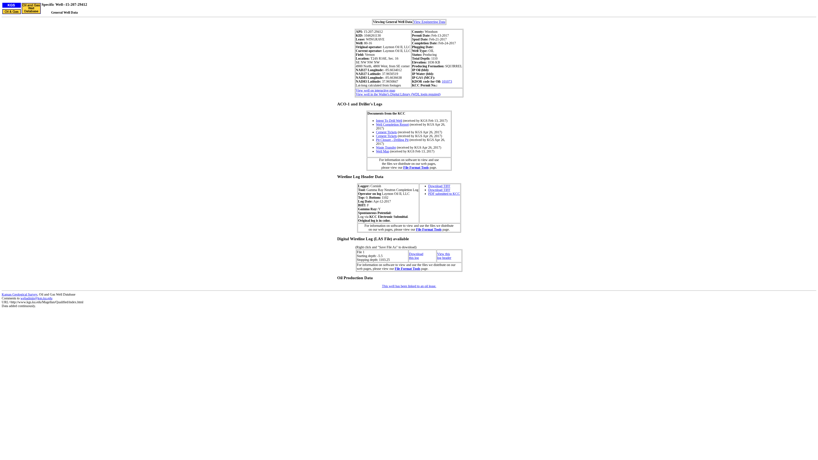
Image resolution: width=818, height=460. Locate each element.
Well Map (382, 151)
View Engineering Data (429, 22)
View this (443, 254)
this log (414, 258)
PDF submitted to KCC (444, 194)
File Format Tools (416, 167)
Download (416, 254)
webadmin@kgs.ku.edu (36, 298)
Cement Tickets (386, 132)
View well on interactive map (375, 90)
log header (444, 258)
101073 (447, 81)
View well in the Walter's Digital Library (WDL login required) (398, 94)
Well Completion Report (392, 124)
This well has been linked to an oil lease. (409, 286)
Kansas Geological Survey (19, 294)
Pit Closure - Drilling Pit (392, 140)
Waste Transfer (386, 147)
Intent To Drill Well (389, 120)
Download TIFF (439, 186)
